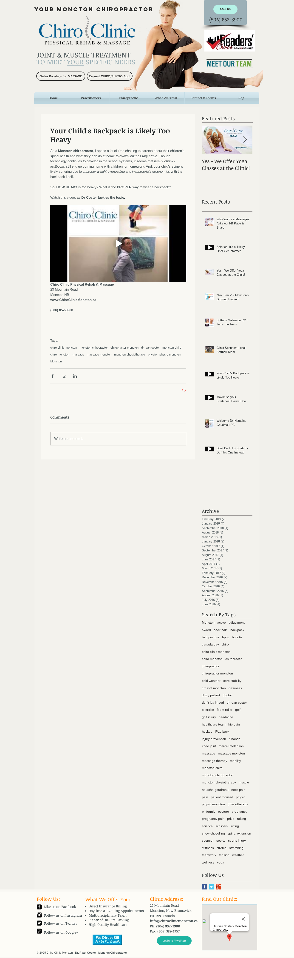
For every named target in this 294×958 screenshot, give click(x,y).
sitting (234, 826)
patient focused (222, 797)
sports (220, 840)
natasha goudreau (215, 790)
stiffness (208, 848)
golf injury (209, 717)
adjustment (237, 622)
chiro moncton (59, 354)
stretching (236, 848)
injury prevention (214, 739)
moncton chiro (171, 347)
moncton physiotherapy (129, 354)
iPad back (222, 731)
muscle (244, 782)
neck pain (238, 790)
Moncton (56, 361)
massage (78, 354)
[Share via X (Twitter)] (64, 376)
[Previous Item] (209, 139)
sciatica (207, 826)
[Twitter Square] (39, 923)
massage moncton (99, 354)
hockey (207, 731)
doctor (227, 695)
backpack (237, 630)
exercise (208, 709)
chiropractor (210, 666)
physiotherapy (238, 804)
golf (237, 709)
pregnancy (239, 811)
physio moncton (170, 354)
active (221, 622)
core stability (232, 681)
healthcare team (214, 724)
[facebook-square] (39, 906)
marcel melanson (231, 746)
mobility (235, 761)
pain (205, 797)
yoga (220, 862)
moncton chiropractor (94, 347)
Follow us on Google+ (61, 932)
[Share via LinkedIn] (75, 376)
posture (223, 811)
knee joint (209, 746)
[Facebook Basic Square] (204, 886)
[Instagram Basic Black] (39, 915)
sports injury (237, 840)
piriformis (208, 811)
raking (241, 818)
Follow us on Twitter (60, 923)
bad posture (210, 637)
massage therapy (214, 761)
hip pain (234, 724)
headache (226, 717)
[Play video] (118, 243)
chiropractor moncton (124, 347)
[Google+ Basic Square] (218, 886)
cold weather (211, 681)
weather (238, 855)
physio (152, 354)
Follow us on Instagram (63, 915)
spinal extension (239, 833)
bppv (225, 637)
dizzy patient (211, 695)
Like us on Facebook (60, 906)
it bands (234, 739)
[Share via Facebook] (52, 376)
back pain (221, 630)
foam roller (224, 709)
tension (224, 855)
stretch (221, 848)
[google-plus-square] (39, 931)
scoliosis (221, 826)
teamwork (209, 855)
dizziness (235, 688)
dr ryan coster (150, 347)
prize (230, 818)
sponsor (208, 840)
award (206, 630)
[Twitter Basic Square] (211, 886)
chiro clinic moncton (63, 347)
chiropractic (233, 659)
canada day (210, 644)
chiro (225, 644)
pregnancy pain (213, 818)
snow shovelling (213, 833)
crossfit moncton (214, 688)
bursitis (237, 637)
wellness (208, 862)
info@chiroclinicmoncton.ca (174, 920)
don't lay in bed (213, 702)
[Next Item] (245, 139)
